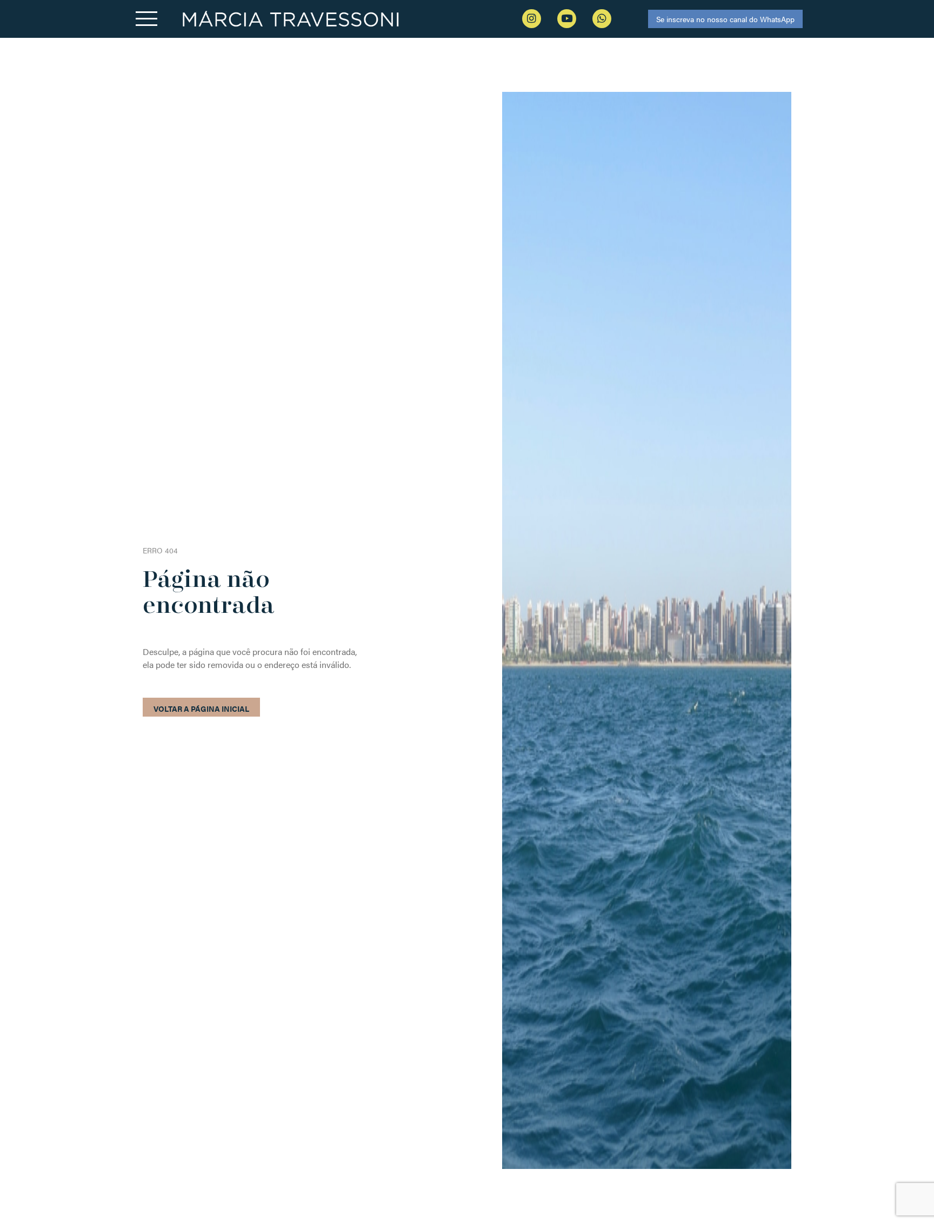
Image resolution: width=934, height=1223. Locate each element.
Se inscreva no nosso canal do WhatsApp (725, 19)
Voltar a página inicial (201, 708)
